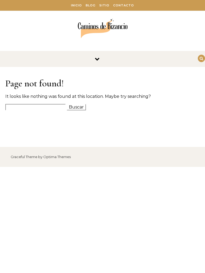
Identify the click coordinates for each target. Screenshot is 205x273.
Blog (91, 5)
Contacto (123, 5)
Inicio (76, 5)
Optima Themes (57, 157)
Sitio (104, 5)
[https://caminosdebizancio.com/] (102, 29)
